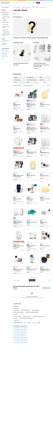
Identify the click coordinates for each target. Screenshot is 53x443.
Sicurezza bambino (5, 31)
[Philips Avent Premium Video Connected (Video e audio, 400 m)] (32, 123)
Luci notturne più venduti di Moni (19, 335)
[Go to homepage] (5, 3)
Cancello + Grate (5, 22)
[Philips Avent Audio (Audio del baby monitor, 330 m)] (45, 123)
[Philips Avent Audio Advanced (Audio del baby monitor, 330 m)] (18, 216)
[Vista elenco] (50, 85)
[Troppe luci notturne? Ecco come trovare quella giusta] (32, 27)
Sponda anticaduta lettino (5, 35)
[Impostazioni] (33, 3)
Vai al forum (15, 289)
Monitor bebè (5, 29)
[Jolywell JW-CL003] (45, 193)
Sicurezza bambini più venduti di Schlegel (20, 337)
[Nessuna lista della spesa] (48, 3)
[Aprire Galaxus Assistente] (43, 3)
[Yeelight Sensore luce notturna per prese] (18, 146)
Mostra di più (32, 280)
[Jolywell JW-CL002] (45, 99)
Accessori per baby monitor (6, 17)
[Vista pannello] (48, 85)
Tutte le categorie (5, 7)
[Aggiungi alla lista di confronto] (20, 109)
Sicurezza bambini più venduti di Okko (20, 332)
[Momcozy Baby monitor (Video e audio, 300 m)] (18, 99)
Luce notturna (5, 24)
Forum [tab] (18, 14)
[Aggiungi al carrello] (24, 109)
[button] (37, 102)
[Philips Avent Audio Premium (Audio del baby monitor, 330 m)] (32, 240)
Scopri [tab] (14, 14)
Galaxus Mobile (4, 53)
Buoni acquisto (4, 54)
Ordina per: (15, 85)
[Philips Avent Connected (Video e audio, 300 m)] (32, 193)
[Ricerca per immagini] (29, 3)
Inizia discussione (47, 287)
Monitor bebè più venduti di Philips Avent (20, 327)
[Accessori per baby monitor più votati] (22, 54)
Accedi (38, 2)
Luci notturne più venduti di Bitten (19, 334)
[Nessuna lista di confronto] (45, 3)
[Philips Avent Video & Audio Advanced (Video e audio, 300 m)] (18, 169)
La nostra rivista (5, 56)
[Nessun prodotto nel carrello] (50, 3)
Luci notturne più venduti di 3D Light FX (20, 340)
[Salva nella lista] (22, 109)
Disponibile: (25, 85)
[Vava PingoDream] (32, 169)
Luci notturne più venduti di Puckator (20, 342)
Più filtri (44, 82)
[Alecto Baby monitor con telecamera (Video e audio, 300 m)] (18, 263)
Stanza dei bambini (5, 12)
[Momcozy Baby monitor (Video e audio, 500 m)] (45, 216)
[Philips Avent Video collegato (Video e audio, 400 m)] (32, 99)
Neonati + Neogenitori (4, 10)
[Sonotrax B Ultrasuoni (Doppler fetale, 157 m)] (32, 263)
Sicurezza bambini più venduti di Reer (20, 329)
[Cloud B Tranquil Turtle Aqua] (32, 216)
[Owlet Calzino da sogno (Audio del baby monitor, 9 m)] (18, 193)
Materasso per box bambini (6, 27)
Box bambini (4, 20)
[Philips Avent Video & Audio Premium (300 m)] (32, 146)
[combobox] (19, 85)
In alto (50, 280)
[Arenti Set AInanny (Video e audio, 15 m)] (45, 240)
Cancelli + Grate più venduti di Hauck (20, 330)
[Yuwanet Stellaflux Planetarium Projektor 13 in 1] (45, 263)
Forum (3, 58)
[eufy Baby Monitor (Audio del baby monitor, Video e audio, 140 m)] (45, 169)
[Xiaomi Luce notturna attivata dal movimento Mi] (18, 240)
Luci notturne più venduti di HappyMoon (20, 339)
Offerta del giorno (5, 50)
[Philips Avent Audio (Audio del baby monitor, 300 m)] (45, 146)
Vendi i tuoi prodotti (5, 51)
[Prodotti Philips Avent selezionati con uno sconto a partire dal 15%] (42, 55)
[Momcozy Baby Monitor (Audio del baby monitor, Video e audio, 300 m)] (18, 123)
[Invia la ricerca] (14, 3)
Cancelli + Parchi (5, 14)
